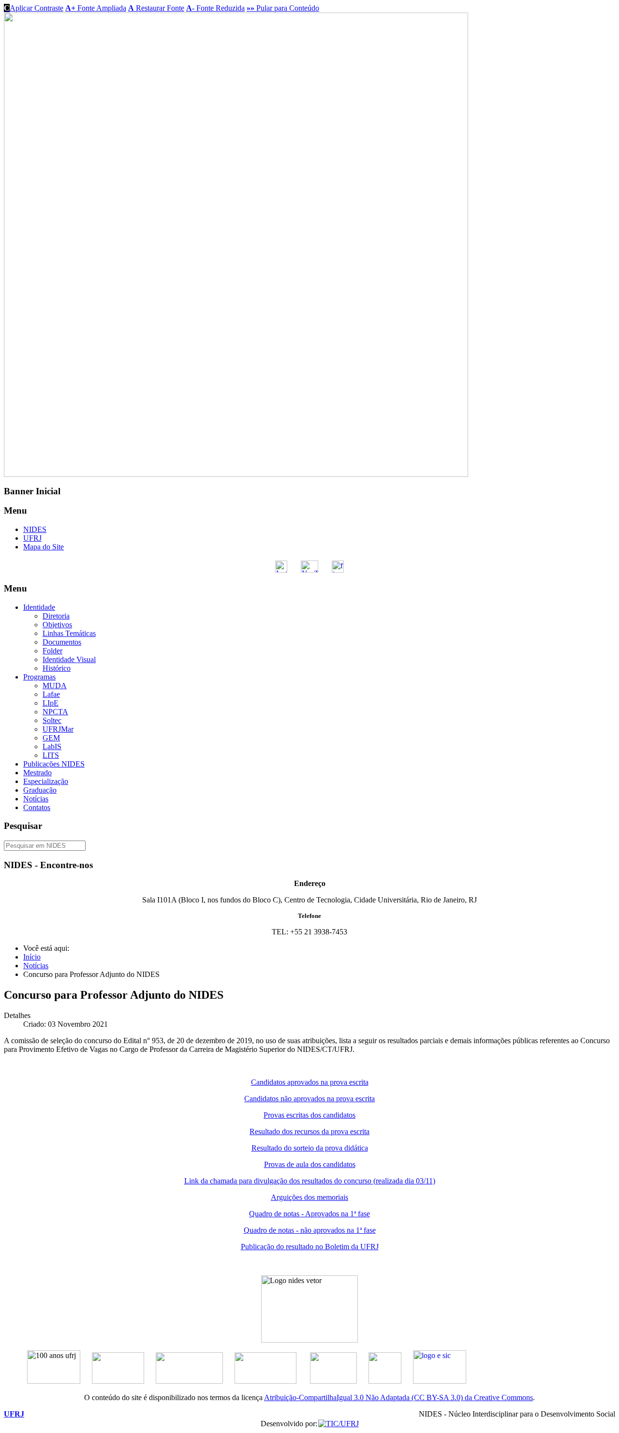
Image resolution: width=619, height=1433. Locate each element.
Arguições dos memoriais (309, 1197)
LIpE (51, 703)
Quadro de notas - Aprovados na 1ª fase (309, 1214)
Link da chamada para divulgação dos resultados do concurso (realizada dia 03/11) (309, 1181)
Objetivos (57, 624)
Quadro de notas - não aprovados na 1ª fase (310, 1230)
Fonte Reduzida (215, 8)
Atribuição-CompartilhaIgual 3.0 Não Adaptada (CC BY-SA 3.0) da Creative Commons (398, 1397)
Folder (52, 651)
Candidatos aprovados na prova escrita (309, 1082)
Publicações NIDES (54, 764)
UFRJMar (58, 729)
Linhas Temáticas (69, 633)
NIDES (34, 529)
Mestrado (37, 772)
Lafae (51, 694)
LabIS (52, 746)
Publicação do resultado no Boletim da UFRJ (310, 1246)
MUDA (55, 685)
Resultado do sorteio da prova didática (309, 1148)
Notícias (35, 799)
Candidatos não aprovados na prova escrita (309, 1098)
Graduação (40, 790)
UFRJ (32, 538)
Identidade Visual (69, 659)
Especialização (45, 781)
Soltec (52, 720)
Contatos (36, 807)
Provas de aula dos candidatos (309, 1164)
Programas (39, 677)
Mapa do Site (43, 547)
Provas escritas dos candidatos (309, 1115)
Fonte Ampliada (95, 8)
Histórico (57, 668)
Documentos (62, 642)
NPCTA (55, 712)
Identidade (39, 607)
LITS (51, 755)
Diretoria (56, 616)
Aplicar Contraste (33, 8)
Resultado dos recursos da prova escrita (309, 1131)
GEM (51, 738)
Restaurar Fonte (156, 8)
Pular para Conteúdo (283, 8)
